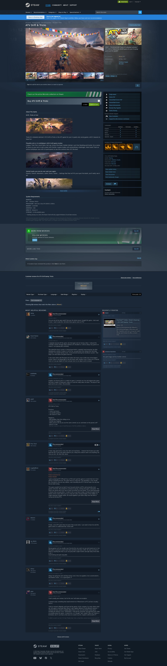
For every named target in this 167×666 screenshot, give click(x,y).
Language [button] (54, 294)
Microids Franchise (46, 22)
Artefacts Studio (123, 62)
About (65, 5)
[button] (29, 12)
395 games (33, 570)
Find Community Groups (112, 177)
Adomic (33, 518)
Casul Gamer (34, 336)
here (56, 264)
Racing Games (36, 22)
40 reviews (33, 595)
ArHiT (32, 399)
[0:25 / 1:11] (65, 50)
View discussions (110, 174)
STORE (48, 5)
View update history (111, 169)
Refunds (110, 661)
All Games (28, 22)
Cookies (110, 658)
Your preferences (136, 277)
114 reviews (33, 337)
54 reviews (33, 470)
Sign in (29, 84)
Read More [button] (95, 429)
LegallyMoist (34, 468)
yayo (32, 591)
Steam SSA (81, 651)
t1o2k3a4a (33, 373)
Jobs (96, 651)
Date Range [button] (64, 294)
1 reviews (33, 315)
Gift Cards (81, 661)
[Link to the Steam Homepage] (33, 6)
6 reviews (33, 375)
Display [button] (83, 294)
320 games (33, 593)
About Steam (82, 648)
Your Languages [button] (35, 300)
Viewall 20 (136, 147)
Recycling (97, 658)
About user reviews (126, 277)
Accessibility (111, 651)
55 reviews (33, 572)
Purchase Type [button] (42, 294)
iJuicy (32, 568)
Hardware (97, 655)
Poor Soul (34, 443)
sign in (130, 1)
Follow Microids (40, 235)
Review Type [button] (30, 294)
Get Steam (127, 648)
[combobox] (116, 12)
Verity (32, 313)
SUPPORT (73, 5)
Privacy (110, 648)
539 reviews (33, 401)
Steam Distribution (83, 658)
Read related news (111, 172)
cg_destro (33, 541)
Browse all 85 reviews (63, 637)
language (137, 1)
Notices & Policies (113, 655)
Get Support (127, 655)
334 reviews (33, 445)
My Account (127, 658)
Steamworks (81, 655)
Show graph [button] (135, 294)
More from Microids (40, 231)
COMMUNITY (57, 5)
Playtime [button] (74, 294)
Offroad (112, 76)
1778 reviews (34, 543)
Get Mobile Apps (129, 651)
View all (139, 258)
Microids (121, 64)
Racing (107, 76)
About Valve (98, 648)
